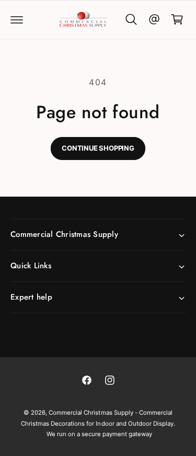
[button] (16, 19)
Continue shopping (98, 148)
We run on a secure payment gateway (100, 434)
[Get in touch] (154, 19)
